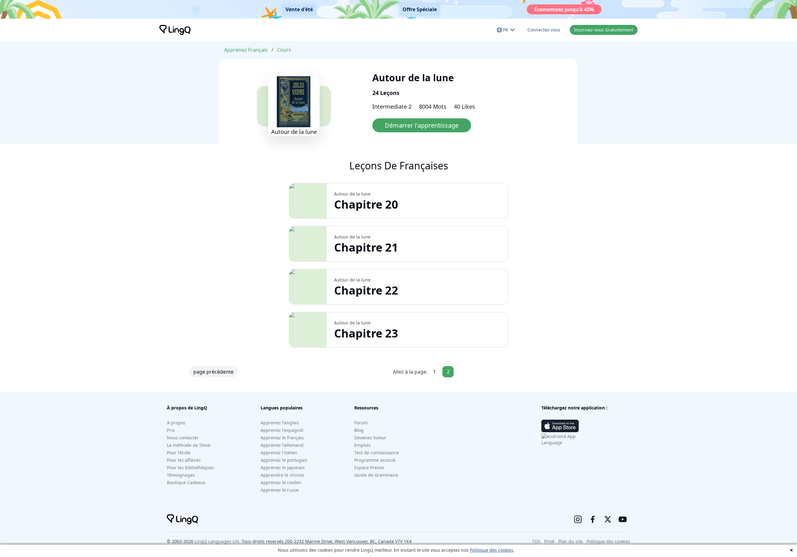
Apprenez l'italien (279, 453)
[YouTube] (622, 519)
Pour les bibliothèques (190, 467)
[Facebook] (592, 519)
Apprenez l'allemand (282, 445)
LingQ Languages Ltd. (217, 541)
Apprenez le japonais (283, 467)
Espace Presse (369, 467)
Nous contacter (183, 438)
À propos (176, 423)
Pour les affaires (184, 460)
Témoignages (181, 475)
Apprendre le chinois (282, 475)
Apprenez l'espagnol (282, 430)
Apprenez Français (246, 49)
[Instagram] (577, 519)
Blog (359, 430)
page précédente (213, 371)
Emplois (362, 445)
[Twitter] (607, 519)
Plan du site (570, 541)
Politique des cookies (491, 550)
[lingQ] (175, 30)
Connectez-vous (543, 30)
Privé (549, 541)
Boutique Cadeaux (186, 482)
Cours (284, 49)
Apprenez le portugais (284, 460)
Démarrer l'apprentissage (422, 125)
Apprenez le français (282, 438)
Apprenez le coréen (281, 482)
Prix (171, 430)
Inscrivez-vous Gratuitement (603, 30)
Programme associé (374, 460)
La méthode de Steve (188, 445)
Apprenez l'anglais (280, 423)
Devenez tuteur (370, 438)
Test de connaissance (376, 453)
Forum (361, 423)
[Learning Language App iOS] (560, 426)
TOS (536, 541)
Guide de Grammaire (376, 475)
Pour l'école (179, 453)
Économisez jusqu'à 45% (564, 9)
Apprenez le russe (280, 490)
